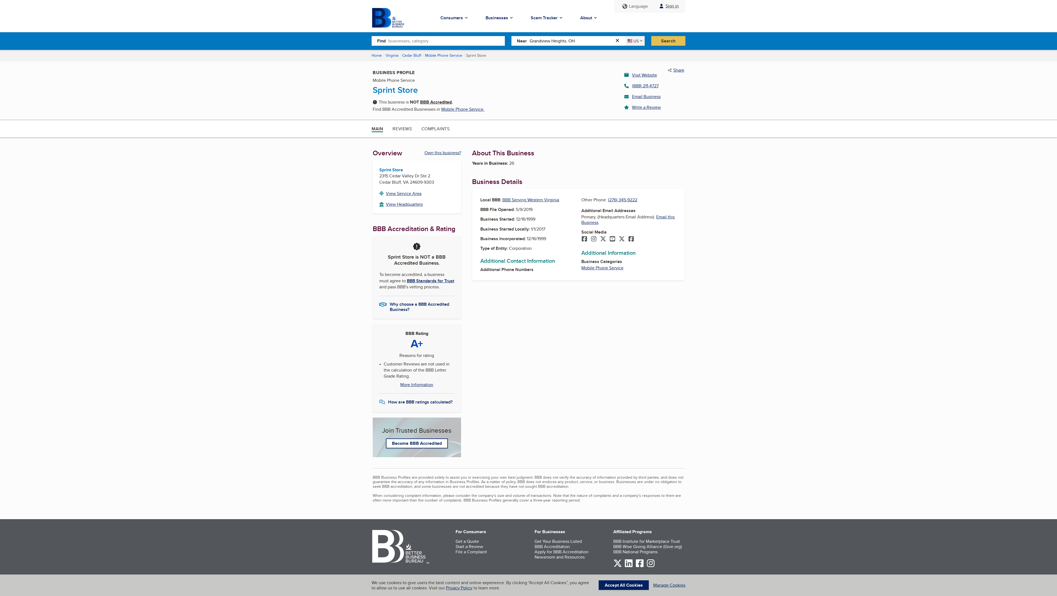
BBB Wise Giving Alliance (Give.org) (647, 546)
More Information (416, 385)
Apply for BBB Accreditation (562, 552)
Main (377, 129)
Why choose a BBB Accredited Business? (419, 306)
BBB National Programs (635, 552)
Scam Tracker (544, 18)
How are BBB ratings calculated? (420, 402)
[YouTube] (612, 239)
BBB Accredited (436, 102)
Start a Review (469, 546)
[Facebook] (584, 239)
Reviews (402, 129)
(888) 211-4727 (645, 85)
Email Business (646, 96)
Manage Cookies (669, 585)
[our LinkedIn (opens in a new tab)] (628, 566)
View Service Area (403, 193)
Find (381, 41)
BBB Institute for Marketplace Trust (646, 541)
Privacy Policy (459, 588)
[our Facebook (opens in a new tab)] (639, 566)
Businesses (497, 18)
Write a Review (646, 107)
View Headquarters (404, 204)
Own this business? (442, 152)
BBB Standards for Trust (430, 281)
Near (522, 41)
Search (668, 41)
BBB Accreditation (552, 546)
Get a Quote (467, 541)
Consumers (451, 18)
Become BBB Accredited (417, 443)
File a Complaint (471, 552)
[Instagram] (594, 239)
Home (377, 55)
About (586, 18)
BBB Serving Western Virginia (530, 200)
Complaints (435, 129)
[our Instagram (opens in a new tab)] (650, 566)
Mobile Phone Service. (462, 109)
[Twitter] (603, 239)
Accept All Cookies (624, 585)
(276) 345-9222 (622, 200)
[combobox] (446, 41)
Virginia (392, 55)
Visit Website (644, 75)
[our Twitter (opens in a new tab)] (617, 566)
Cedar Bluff (411, 55)
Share (678, 70)
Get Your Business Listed (558, 541)
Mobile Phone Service (443, 55)
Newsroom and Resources (560, 557)
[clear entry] (619, 41)
